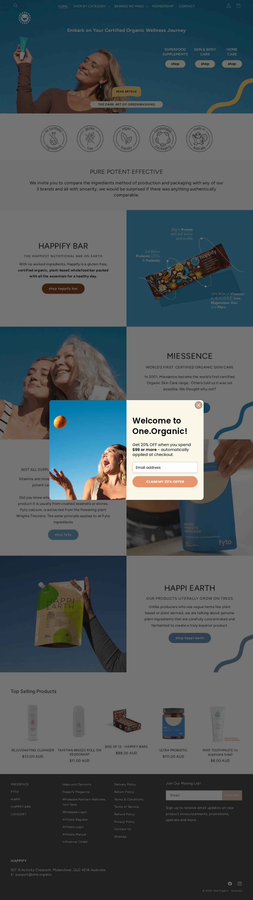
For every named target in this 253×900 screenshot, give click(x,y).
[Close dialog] (198, 405)
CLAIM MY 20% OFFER (165, 481)
